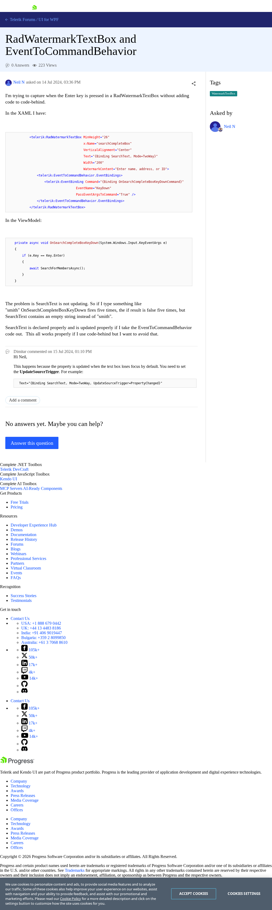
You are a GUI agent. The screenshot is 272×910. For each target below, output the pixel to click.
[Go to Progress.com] (17, 763)
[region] (136, 894)
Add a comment (22, 400)
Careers (17, 805)
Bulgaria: (43, 637)
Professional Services (28, 558)
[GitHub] (24, 685)
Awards (17, 790)
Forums (17, 544)
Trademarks (74, 870)
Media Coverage (25, 800)
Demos (17, 530)
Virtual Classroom (26, 568)
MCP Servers (11, 488)
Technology (21, 786)
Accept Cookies (193, 893)
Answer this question (32, 443)
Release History (24, 539)
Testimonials (21, 600)
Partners (17, 563)
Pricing (17, 507)
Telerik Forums (22, 19)
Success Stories (23, 595)
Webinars (18, 553)
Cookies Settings (244, 893)
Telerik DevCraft (14, 469)
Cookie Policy (70, 898)
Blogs (15, 549)
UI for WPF (49, 19)
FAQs (16, 577)
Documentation (23, 534)
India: (41, 633)
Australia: (44, 642)
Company (19, 781)
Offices (17, 810)
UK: (41, 628)
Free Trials (19, 502)
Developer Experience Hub (34, 525)
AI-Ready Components (42, 488)
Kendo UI (8, 479)
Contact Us (20, 618)
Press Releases (23, 795)
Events (16, 573)
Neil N (19, 82)
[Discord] (24, 691)
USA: (41, 623)
